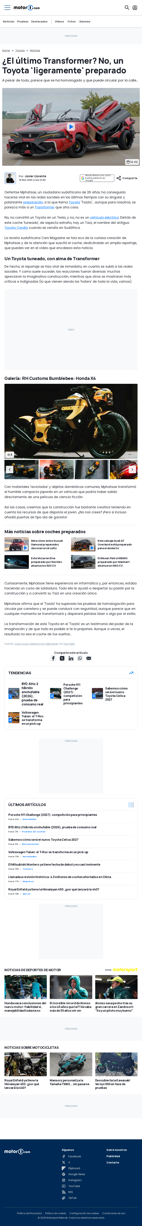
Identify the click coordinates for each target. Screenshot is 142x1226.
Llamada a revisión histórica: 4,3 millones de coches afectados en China (59, 877)
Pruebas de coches (34, 831)
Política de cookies (55, 1213)
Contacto (112, 1162)
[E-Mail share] (89, 658)
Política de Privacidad (29, 1213)
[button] (9, 469)
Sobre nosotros (116, 1150)
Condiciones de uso (113, 1213)
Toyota (20, 50)
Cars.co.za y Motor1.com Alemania (36, 644)
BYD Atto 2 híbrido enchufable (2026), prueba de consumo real (52, 827)
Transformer (45, 207)
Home (6, 50)
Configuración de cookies (84, 1213)
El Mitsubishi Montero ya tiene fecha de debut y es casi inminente (54, 864)
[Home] (26, 7)
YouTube (69, 644)
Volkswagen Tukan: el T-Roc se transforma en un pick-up (48, 852)
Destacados (39, 21)
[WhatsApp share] (80, 658)
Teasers (28, 868)
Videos (59, 21)
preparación (33, 202)
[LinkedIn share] (71, 658)
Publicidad (113, 1156)
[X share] (62, 658)
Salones (84, 21)
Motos (27, 893)
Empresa (28, 881)
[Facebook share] (53, 658)
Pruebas (22, 21)
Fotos (72, 21)
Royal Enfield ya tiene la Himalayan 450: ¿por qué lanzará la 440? (53, 889)
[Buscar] (127, 7)
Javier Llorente (35, 176)
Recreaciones (30, 844)
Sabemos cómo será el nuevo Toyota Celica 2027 (43, 840)
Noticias (8, 21)
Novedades (30, 819)
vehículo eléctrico (104, 217)
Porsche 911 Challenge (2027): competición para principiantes (52, 815)
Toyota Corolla (16, 227)
